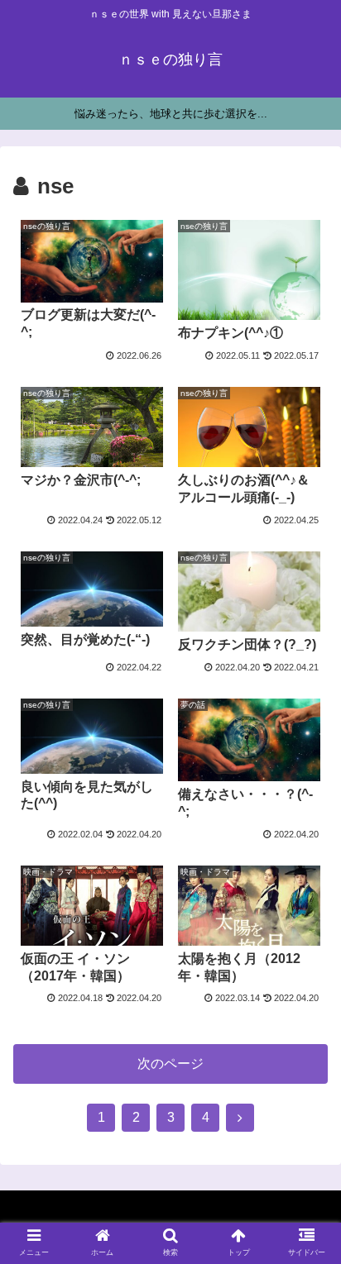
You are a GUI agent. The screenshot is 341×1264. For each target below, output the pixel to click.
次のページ (170, 1064)
